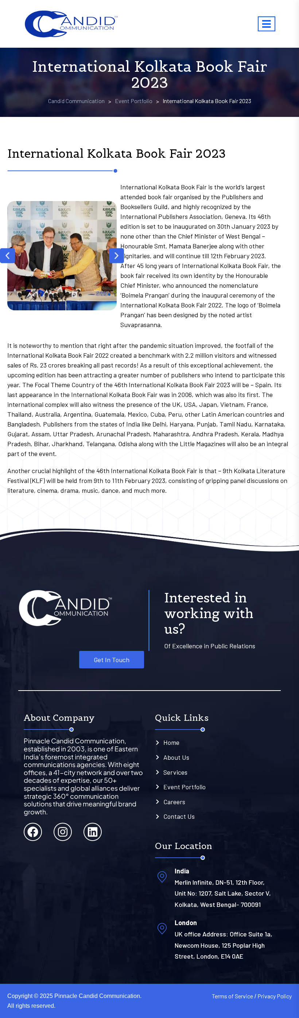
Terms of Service (232, 996)
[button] (7, 255)
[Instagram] (63, 832)
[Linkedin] (93, 832)
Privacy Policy (274, 996)
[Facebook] (33, 832)
